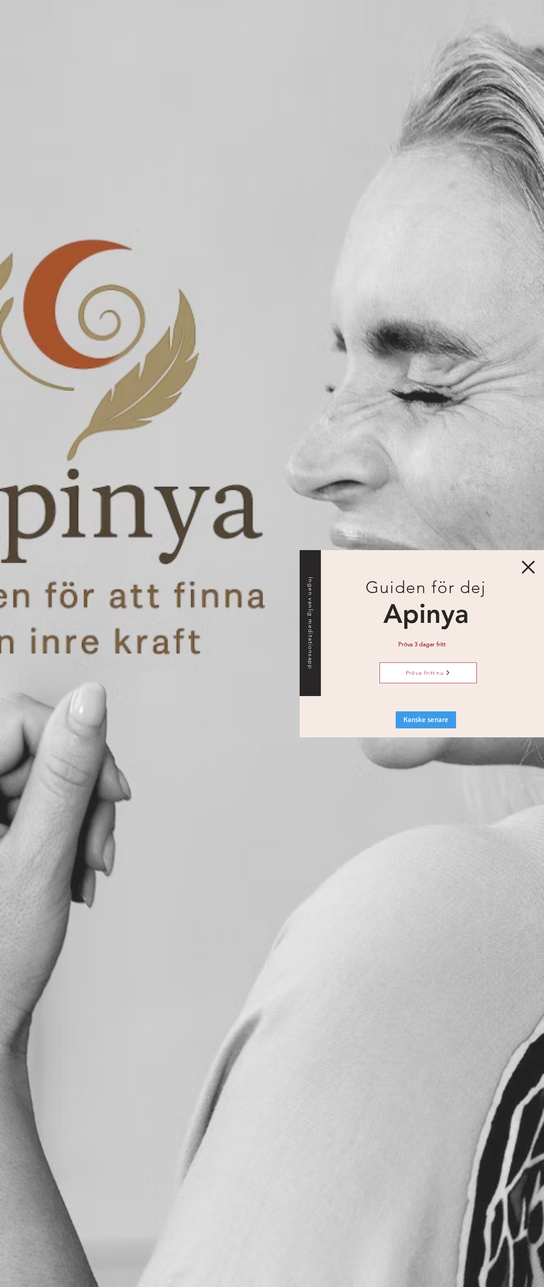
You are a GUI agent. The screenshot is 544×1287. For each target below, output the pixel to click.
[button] (528, 567)
